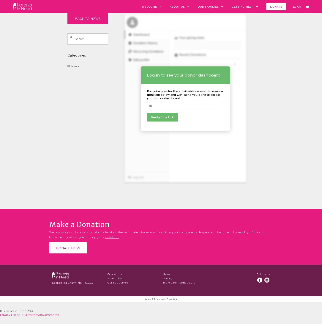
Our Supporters (117, 282)
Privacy (167, 278)
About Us (177, 6)
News (75, 66)
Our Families (208, 6)
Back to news (88, 19)
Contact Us (114, 274)
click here (112, 237)
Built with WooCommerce (40, 315)
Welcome (149, 6)
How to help (115, 278)
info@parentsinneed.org (179, 282)
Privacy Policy (10, 315)
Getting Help (243, 6)
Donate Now (68, 248)
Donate (276, 6)
